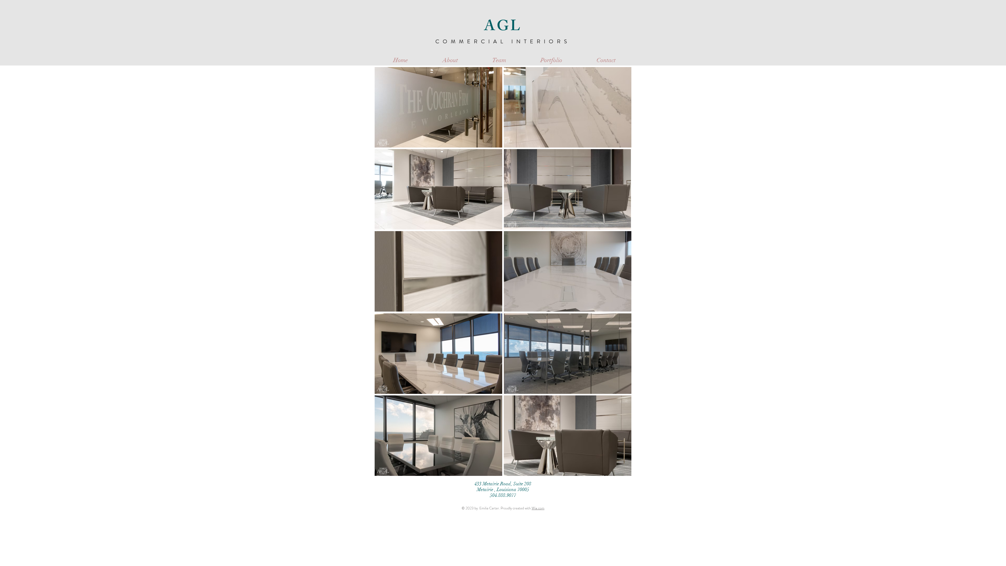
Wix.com (538, 508)
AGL (503, 28)
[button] (438, 107)
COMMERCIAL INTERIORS (503, 41)
